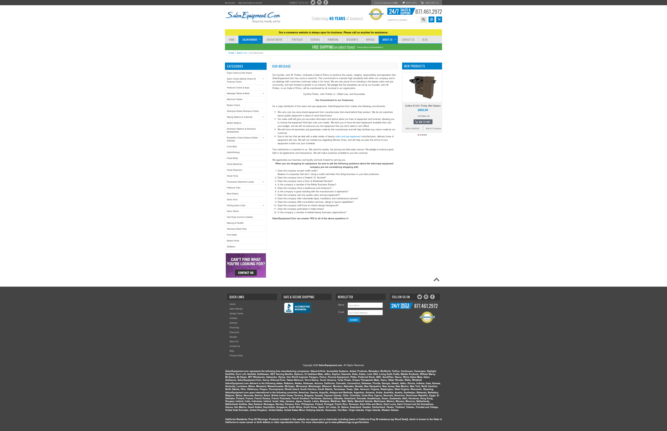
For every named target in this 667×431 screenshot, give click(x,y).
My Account (230, 2)
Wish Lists (411, 2)
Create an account (254, 2)
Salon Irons (232, 199)
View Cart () (432, 2)
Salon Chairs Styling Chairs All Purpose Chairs (241, 80)
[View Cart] (439, 19)
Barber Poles (233, 240)
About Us (241, 52)
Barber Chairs (233, 105)
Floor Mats (232, 234)
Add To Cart (409, 122)
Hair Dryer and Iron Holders (240, 216)
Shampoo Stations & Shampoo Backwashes (241, 130)
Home (231, 52)
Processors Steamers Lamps (240, 181)
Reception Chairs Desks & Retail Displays (242, 139)
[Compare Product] (431, 19)
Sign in (241, 2)
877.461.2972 (428, 11)
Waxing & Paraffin (235, 222)
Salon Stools (233, 211)
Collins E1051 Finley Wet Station (407, 105)
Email (341, 312)
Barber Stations (234, 122)
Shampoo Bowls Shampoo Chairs (243, 110)
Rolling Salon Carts (236, 205)
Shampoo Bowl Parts (237, 228)
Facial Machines (234, 163)
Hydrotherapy (233, 152)
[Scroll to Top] (437, 280)
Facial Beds (232, 158)
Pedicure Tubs (233, 187)
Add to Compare (418, 128)
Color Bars (232, 146)
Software (231, 246)
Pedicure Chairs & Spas (238, 87)
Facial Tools (232, 175)
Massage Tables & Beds (238, 93)
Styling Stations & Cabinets (239, 116)
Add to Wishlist (437, 128)
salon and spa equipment (348, 136)
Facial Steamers (234, 169)
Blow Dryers (232, 193)
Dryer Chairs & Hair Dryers (239, 72)
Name (341, 304)
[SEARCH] (423, 20)
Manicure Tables (234, 99)
